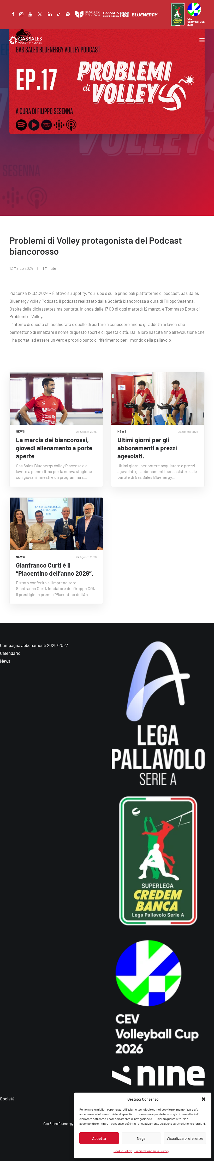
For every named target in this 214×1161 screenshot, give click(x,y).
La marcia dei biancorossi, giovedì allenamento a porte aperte (54, 448)
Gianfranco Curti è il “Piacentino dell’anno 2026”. (54, 569)
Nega (141, 1138)
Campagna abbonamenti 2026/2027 (34, 645)
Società (7, 1098)
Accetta (99, 1138)
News (5, 660)
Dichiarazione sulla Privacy (151, 1151)
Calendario (10, 653)
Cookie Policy (123, 1151)
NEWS (20, 431)
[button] (203, 1099)
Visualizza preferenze (185, 1138)
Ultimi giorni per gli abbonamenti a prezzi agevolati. (147, 448)
